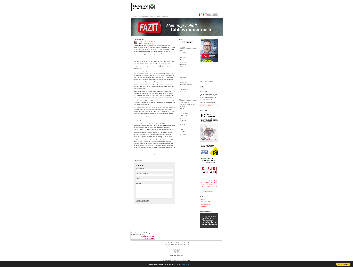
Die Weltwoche (183, 77)
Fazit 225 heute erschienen (207, 191)
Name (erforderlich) (140, 168)
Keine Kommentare (158, 41)
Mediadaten (202, 104)
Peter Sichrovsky (141, 41)
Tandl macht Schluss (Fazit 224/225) (209, 186)
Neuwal (181, 129)
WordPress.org (204, 206)
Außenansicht (146, 43)
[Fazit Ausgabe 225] (209, 62)
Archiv (180, 42)
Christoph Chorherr (184, 113)
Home (135, 16)
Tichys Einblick (183, 134)
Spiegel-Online (183, 91)
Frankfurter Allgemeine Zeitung (186, 86)
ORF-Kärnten (183, 64)
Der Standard (183, 52)
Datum (181, 50)
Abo (140, 16)
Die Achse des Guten (184, 115)
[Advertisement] (189, 7)
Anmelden (203, 199)
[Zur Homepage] (177, 35)
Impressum (165, 16)
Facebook (152, 16)
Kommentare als (206, 204)
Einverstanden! (343, 264)
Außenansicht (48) (140, 39)
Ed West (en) (182, 118)
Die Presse (182, 54)
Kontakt (159, 16)
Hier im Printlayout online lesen (142, 58)
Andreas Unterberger (184, 102)
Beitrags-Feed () (205, 201)
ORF (181, 59)
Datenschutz (145, 16)
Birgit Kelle (182, 108)
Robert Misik (182, 131)
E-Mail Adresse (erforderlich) (142, 173)
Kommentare (138, 183)
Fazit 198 (151, 43)
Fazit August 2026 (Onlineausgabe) (209, 180)
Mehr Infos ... (186, 264)
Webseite (138, 178)
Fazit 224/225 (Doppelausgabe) (208, 188)
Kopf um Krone (183, 120)
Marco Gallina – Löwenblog (186, 127)
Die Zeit (181, 79)
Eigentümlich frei (183, 82)
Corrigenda (182, 75)
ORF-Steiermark (183, 66)
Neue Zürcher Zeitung (184, 89)
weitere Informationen (183, 260)
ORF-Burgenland (183, 62)
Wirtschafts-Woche (184, 94)
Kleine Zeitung (183, 57)
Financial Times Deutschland (186, 84)
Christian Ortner (183, 111)
